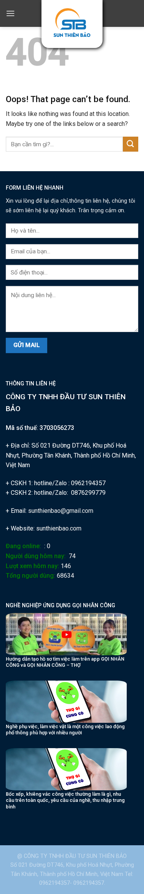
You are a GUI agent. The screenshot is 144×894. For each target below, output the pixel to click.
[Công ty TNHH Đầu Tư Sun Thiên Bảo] (72, 22)
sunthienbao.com (58, 528)
